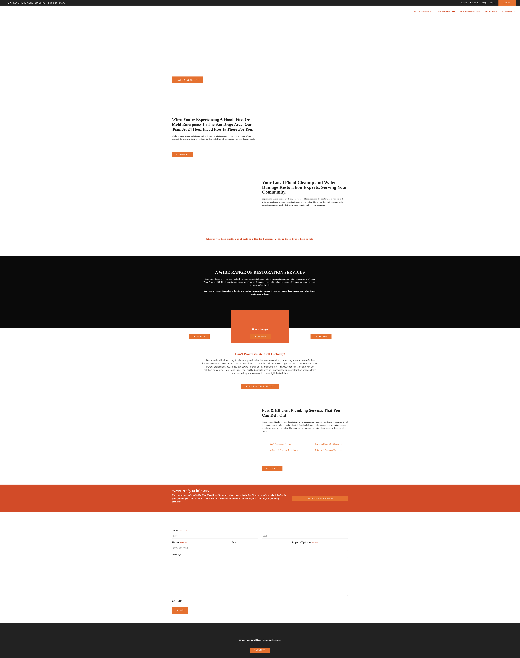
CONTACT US (272, 468)
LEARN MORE (182, 155)
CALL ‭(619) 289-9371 (188, 80)
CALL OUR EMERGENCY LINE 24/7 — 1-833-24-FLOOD (37, 2)
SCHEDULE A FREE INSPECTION (260, 386)
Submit (180, 610)
